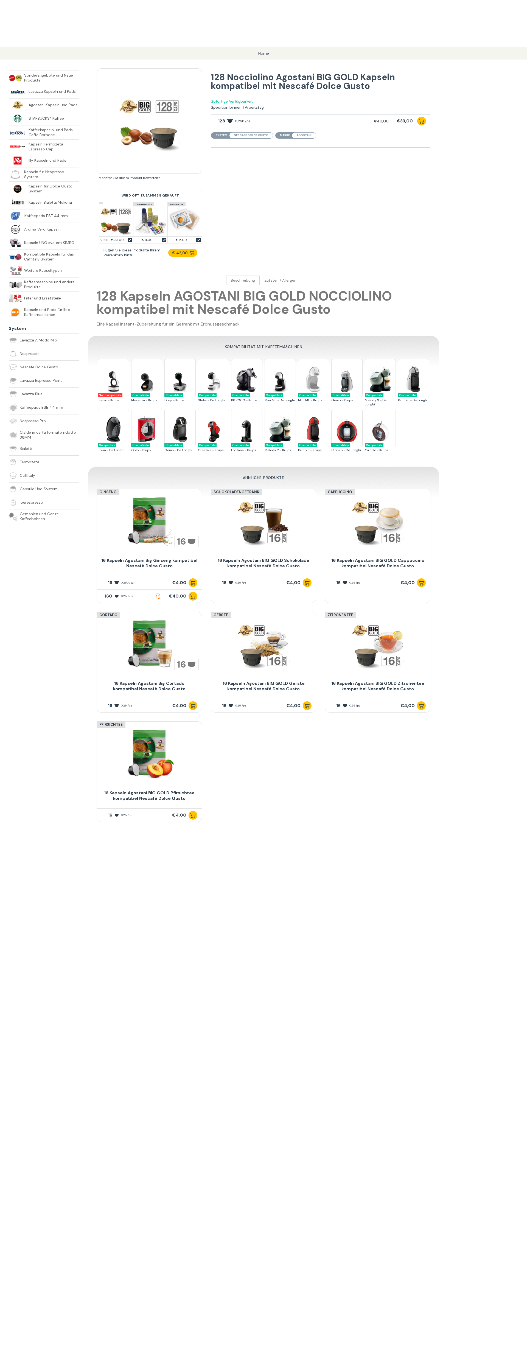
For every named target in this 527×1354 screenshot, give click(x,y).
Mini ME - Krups (310, 397)
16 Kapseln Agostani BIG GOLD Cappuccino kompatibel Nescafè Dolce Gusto (377, 563)
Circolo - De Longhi (346, 447)
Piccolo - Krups (310, 447)
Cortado (108, 615)
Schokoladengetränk (236, 492)
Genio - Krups (342, 397)
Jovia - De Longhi (111, 447)
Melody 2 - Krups (278, 447)
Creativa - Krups (211, 447)
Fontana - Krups (243, 447)
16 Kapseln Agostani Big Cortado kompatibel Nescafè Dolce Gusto (149, 686)
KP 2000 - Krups (244, 397)
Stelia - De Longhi (211, 397)
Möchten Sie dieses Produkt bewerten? (129, 178)
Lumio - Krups (109, 397)
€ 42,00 (180, 252)
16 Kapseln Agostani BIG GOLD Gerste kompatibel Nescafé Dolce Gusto (264, 686)
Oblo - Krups (141, 447)
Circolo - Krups (376, 447)
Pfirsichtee (111, 724)
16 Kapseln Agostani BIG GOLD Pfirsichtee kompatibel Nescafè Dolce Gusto (149, 795)
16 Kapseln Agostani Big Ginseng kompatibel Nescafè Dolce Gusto (149, 563)
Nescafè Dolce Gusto (251, 135)
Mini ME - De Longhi (280, 397)
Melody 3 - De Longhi (375, 400)
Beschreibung (243, 280)
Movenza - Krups (144, 397)
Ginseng (108, 492)
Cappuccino (340, 492)
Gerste (221, 615)
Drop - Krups (174, 397)
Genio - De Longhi (178, 447)
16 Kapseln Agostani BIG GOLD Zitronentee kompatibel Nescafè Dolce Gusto (377, 686)
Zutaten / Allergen (280, 280)
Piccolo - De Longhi (413, 397)
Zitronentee (340, 615)
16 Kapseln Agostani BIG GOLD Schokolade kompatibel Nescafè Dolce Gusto (263, 563)
